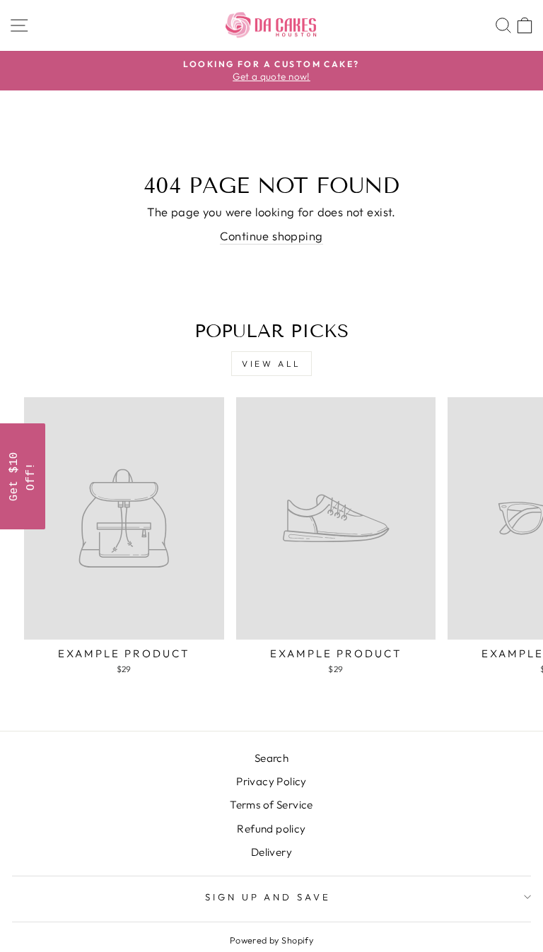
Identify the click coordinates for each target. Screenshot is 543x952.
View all (271, 363)
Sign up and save (268, 897)
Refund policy (271, 828)
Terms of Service (271, 804)
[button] (22, 476)
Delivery (271, 852)
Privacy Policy (271, 781)
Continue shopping (271, 235)
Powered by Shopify (271, 940)
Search (271, 758)
